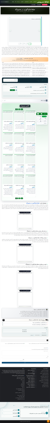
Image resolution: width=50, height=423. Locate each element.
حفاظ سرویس (31, 11)
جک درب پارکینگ (23, 379)
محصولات (13, 1)
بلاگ (15, 1)
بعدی (21, 109)
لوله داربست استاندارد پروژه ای (21, 395)
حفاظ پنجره (22, 1)
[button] (25, 323)
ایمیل (23, 359)
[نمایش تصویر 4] (19, 44)
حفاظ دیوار (31, 1)
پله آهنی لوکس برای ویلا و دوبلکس (21, 378)
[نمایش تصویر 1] (29, 44)
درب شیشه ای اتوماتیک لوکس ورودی (20, 388)
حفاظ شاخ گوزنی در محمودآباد (33, 203)
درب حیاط (18, 1)
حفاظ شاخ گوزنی (27, 1)
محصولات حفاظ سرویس (22, 396)
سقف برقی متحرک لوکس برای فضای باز (20, 392)
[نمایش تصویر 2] (26, 44)
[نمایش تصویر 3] (23, 44)
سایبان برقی (23, 391)
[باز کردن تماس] (48, 421)
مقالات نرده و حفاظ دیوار (26, 11)
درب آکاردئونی (35, 1)
